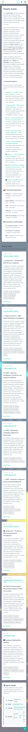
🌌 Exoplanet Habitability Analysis (14, 180)
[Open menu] (18, 2)
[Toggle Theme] (3, 2)
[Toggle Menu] (25, 729)
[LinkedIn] (21, 2)
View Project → (7, 301)
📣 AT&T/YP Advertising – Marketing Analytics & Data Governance (12, 588)
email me (20, 716)
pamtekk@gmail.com (17, 704)
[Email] (25, 2)
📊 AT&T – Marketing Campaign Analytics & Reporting (10, 433)
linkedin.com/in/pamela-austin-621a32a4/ (20, 708)
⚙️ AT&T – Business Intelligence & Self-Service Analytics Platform (12, 375)
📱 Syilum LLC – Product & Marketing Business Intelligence (12, 533)
